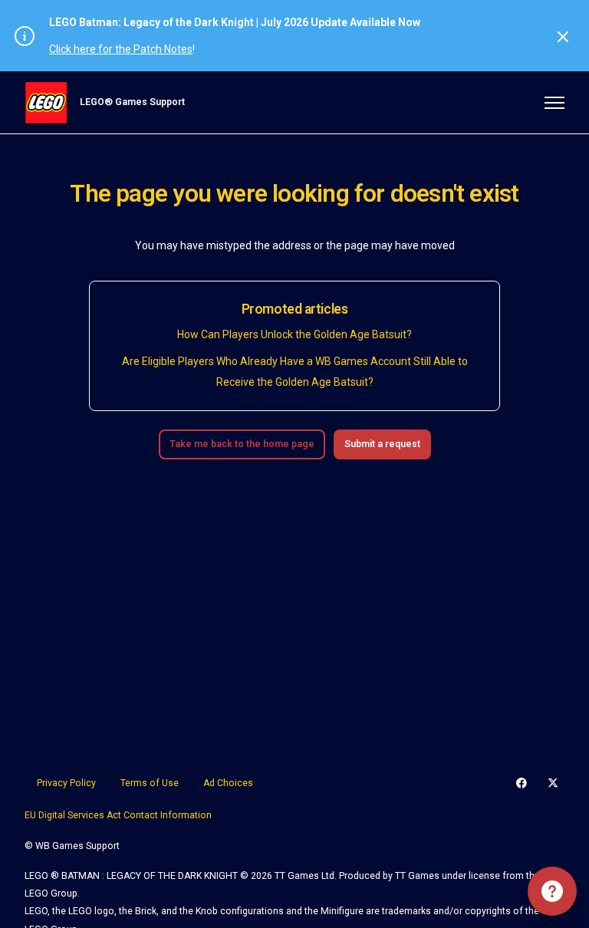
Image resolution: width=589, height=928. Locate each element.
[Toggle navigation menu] (554, 103)
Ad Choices (228, 783)
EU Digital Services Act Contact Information (118, 815)
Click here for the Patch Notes (120, 49)
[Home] (46, 102)
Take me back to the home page (241, 444)
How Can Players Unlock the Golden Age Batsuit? (294, 334)
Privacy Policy (66, 783)
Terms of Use (149, 783)
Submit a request (382, 444)
